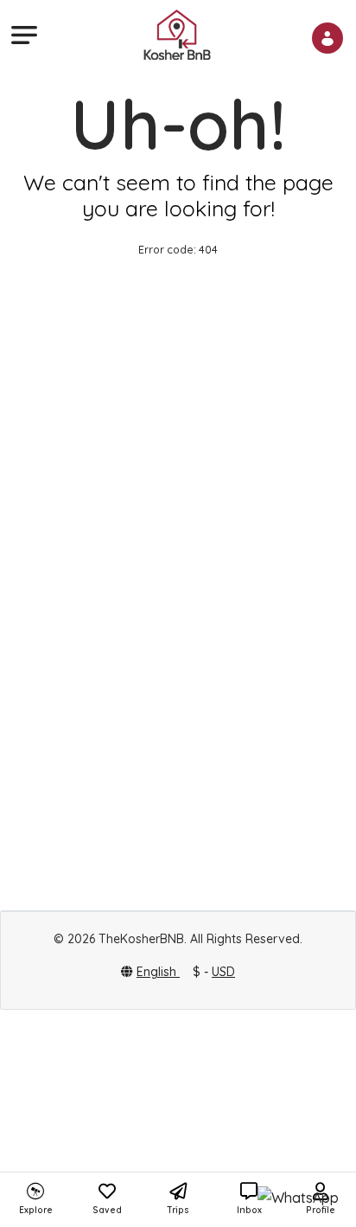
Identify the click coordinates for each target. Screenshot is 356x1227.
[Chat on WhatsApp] (298, 1197)
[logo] (177, 33)
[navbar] (21, 34)
